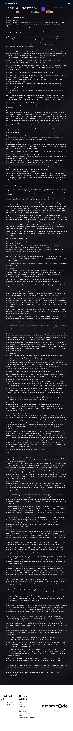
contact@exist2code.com (10, 703)
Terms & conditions (27, 718)
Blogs (21, 715)
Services (22, 711)
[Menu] (68, 3)
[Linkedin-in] (57, 711)
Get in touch (24, 713)
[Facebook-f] (53, 711)
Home (20, 702)
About (21, 704)
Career (21, 709)
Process (22, 706)
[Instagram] (55, 711)
